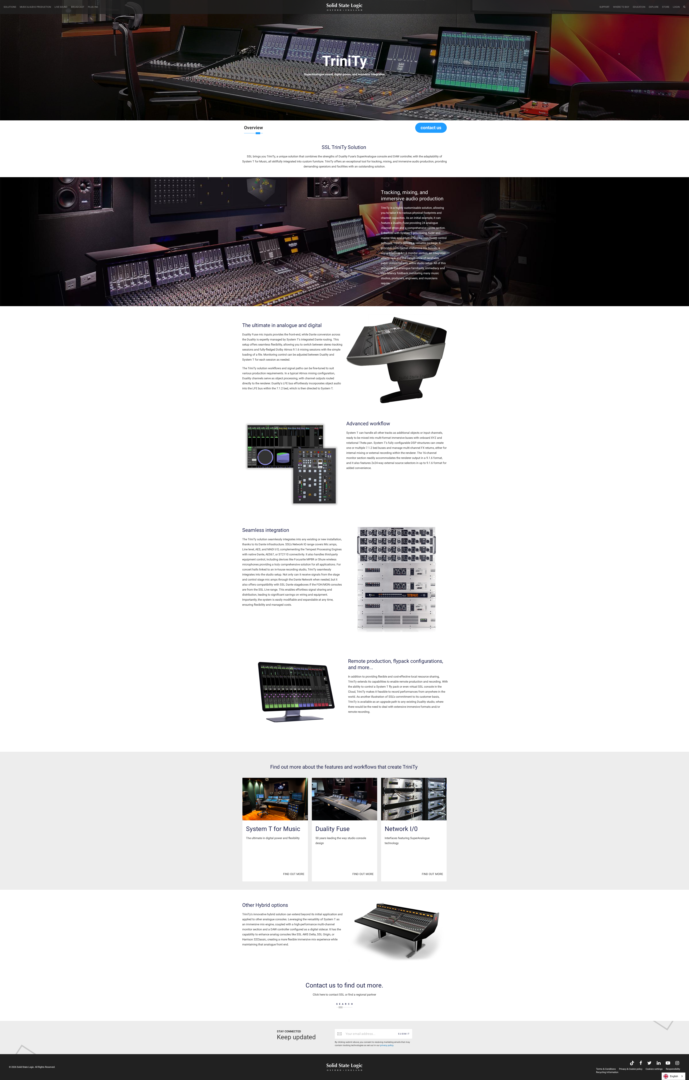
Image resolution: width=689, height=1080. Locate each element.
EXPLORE (653, 7)
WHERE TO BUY (621, 7)
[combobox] (673, 1076)
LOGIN (676, 7)
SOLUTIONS (10, 7)
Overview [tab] (253, 127)
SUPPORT (604, 7)
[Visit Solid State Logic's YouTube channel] (668, 1063)
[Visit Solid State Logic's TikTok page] (632, 1063)
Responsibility (673, 1069)
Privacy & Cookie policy (630, 1069)
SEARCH (345, 1004)
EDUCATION (639, 7)
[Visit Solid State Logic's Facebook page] (641, 1063)
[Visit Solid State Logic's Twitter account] (649, 1063)
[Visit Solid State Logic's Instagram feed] (677, 1063)
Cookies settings (654, 1069)
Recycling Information (607, 1072)
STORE (665, 7)
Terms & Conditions (606, 1069)
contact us (431, 127)
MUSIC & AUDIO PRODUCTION (35, 7)
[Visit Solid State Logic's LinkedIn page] (658, 1063)
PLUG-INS (93, 7)
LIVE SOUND (61, 7)
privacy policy (386, 1045)
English (674, 1076)
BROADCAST (77, 7)
